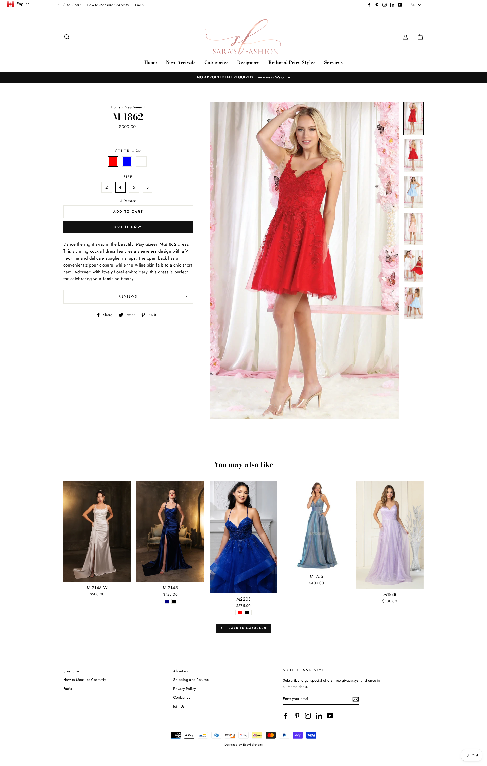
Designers (248, 62)
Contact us (181, 697)
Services (333, 62)
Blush (141, 161)
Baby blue (127, 161)
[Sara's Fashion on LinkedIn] (319, 715)
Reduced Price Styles (291, 62)
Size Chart (71, 4)
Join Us (179, 706)
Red (113, 161)
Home (150, 62)
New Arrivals (180, 62)
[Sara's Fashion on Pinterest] (297, 715)
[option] (243, 77)
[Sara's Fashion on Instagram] (308, 715)
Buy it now (128, 226)
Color (128, 150)
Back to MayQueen (247, 628)
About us (180, 671)
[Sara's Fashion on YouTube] (330, 715)
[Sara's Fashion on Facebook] (286, 715)
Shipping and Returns (191, 679)
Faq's (139, 4)
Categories (216, 62)
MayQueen (133, 107)
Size (128, 176)
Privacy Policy (184, 688)
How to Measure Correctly (108, 4)
